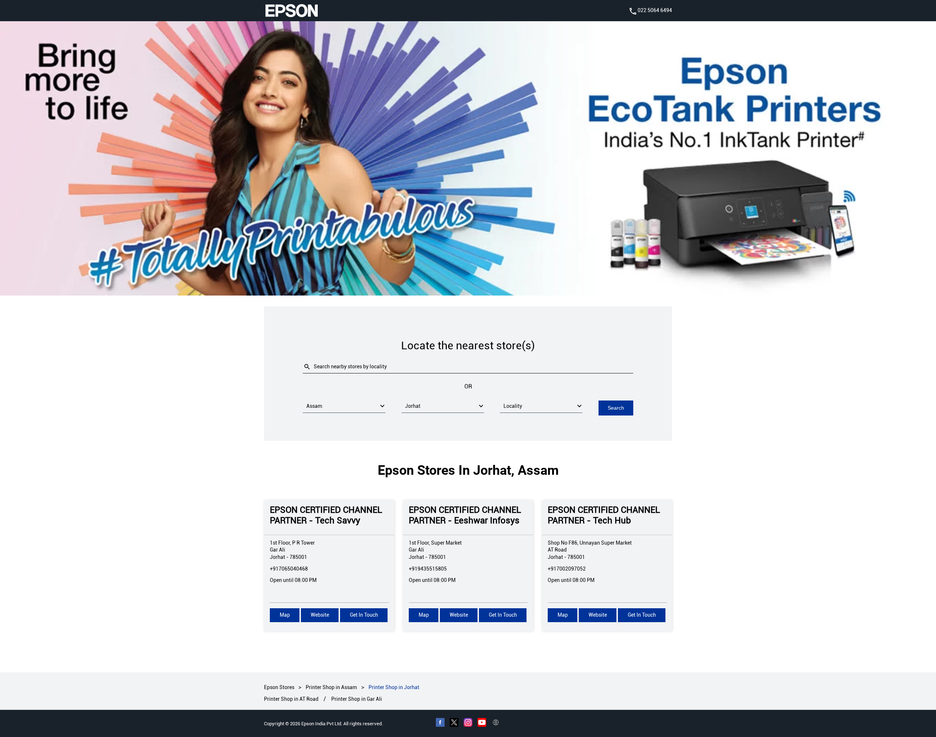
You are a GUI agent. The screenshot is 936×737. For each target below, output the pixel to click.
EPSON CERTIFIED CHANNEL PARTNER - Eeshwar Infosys (465, 515)
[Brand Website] (496, 723)
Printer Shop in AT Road (291, 699)
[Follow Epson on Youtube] (482, 723)
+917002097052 (567, 569)
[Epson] (291, 10)
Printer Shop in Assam (331, 687)
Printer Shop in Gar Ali (356, 699)
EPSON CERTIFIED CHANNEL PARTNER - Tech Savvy (326, 515)
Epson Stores (279, 687)
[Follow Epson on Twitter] (454, 723)
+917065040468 (289, 569)
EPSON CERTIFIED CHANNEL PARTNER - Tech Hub (604, 515)
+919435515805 (428, 569)
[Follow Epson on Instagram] (468, 723)
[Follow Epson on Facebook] (440, 723)
